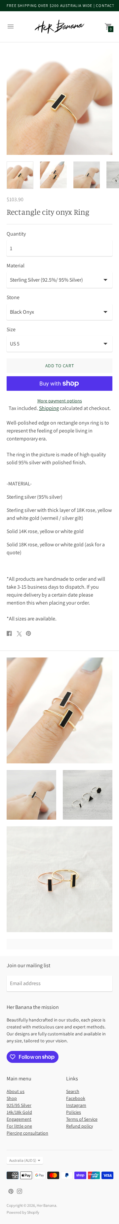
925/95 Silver (19, 1105)
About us (15, 1091)
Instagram (76, 1105)
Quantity (16, 234)
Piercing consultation (27, 1133)
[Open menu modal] (11, 26)
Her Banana (46, 1205)
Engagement (19, 1119)
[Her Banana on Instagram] (19, 1190)
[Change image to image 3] (86, 175)
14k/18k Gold (19, 1112)
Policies (73, 1112)
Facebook (75, 1098)
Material (15, 266)
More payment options (59, 401)
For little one (19, 1126)
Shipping (49, 408)
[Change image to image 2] (53, 175)
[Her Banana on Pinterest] (11, 1190)
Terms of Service (82, 1119)
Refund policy (79, 1126)
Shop (12, 1098)
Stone (13, 297)
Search (72, 1091)
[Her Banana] (59, 26)
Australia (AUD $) (22, 1160)
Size (11, 330)
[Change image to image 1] (20, 175)
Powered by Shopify (23, 1212)
